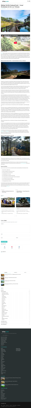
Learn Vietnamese (3, 393)
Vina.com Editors (4, 8)
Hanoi (2, 304)
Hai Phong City (4, 303)
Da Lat (2, 53)
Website (17, 237)
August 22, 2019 (9, 8)
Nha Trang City (4, 309)
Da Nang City (2, 356)
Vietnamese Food (3, 321)
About (1, 405)
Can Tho (3, 295)
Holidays (2, 392)
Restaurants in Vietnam (5, 316)
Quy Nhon (2, 369)
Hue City (2, 363)
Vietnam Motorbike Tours (4, 342)
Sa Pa (2, 317)
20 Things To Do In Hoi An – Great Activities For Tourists (7, 213)
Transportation (2, 395)
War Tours (2, 345)
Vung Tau (3, 319)
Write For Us (7, 405)
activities (2, 131)
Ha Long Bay (3, 302)
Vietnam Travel (3, 291)
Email (2, 237)
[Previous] (14, 215)
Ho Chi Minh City (3, 361)
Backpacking (2, 343)
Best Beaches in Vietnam (4, 339)
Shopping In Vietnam (4, 318)
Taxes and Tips (2, 394)
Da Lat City (18, 8)
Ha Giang (2, 357)
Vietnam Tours (2, 344)
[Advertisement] (15, 263)
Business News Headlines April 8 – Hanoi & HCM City (11, 381)
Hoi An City (2, 362)
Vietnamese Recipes (18, 349)
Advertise (4, 405)
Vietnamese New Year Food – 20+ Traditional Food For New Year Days (13, 274)
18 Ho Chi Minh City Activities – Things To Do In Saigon (22, 213)
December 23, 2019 (19, 206)
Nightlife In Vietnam (5, 310)
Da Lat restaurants (23, 163)
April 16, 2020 (3, 206)
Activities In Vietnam (14, 8)
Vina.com (8, 186)
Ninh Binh (3, 311)
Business (2, 348)
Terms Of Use (18, 405)
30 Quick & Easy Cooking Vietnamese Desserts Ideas (11, 277)
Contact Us (11, 405)
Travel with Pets (3, 396)
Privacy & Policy (15, 405)
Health (1, 391)
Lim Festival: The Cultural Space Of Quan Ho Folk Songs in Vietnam (13, 377)
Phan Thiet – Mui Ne (4, 312)
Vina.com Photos (3, 324)
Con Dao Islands (4, 297)
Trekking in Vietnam (3, 341)
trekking (7, 131)
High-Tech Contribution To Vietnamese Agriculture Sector (11, 384)
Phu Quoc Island (2, 368)
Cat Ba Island (4, 296)
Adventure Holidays (3, 340)
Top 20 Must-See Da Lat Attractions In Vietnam (10, 280)
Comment (2, 223)
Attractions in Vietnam (3, 351)
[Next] (16, 215)
